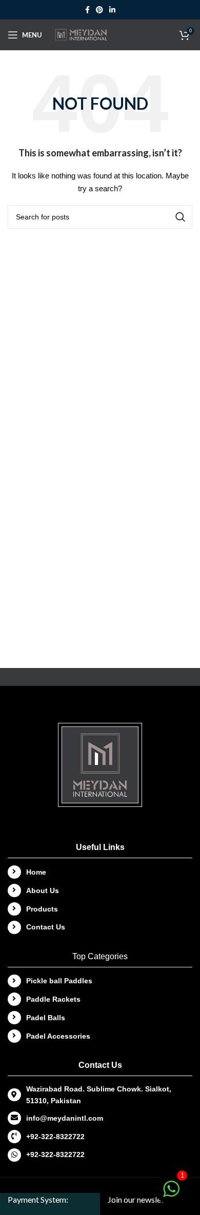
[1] (171, 1194)
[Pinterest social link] (99, 9)
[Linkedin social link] (112, 9)
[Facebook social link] (87, 9)
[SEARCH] (180, 217)
